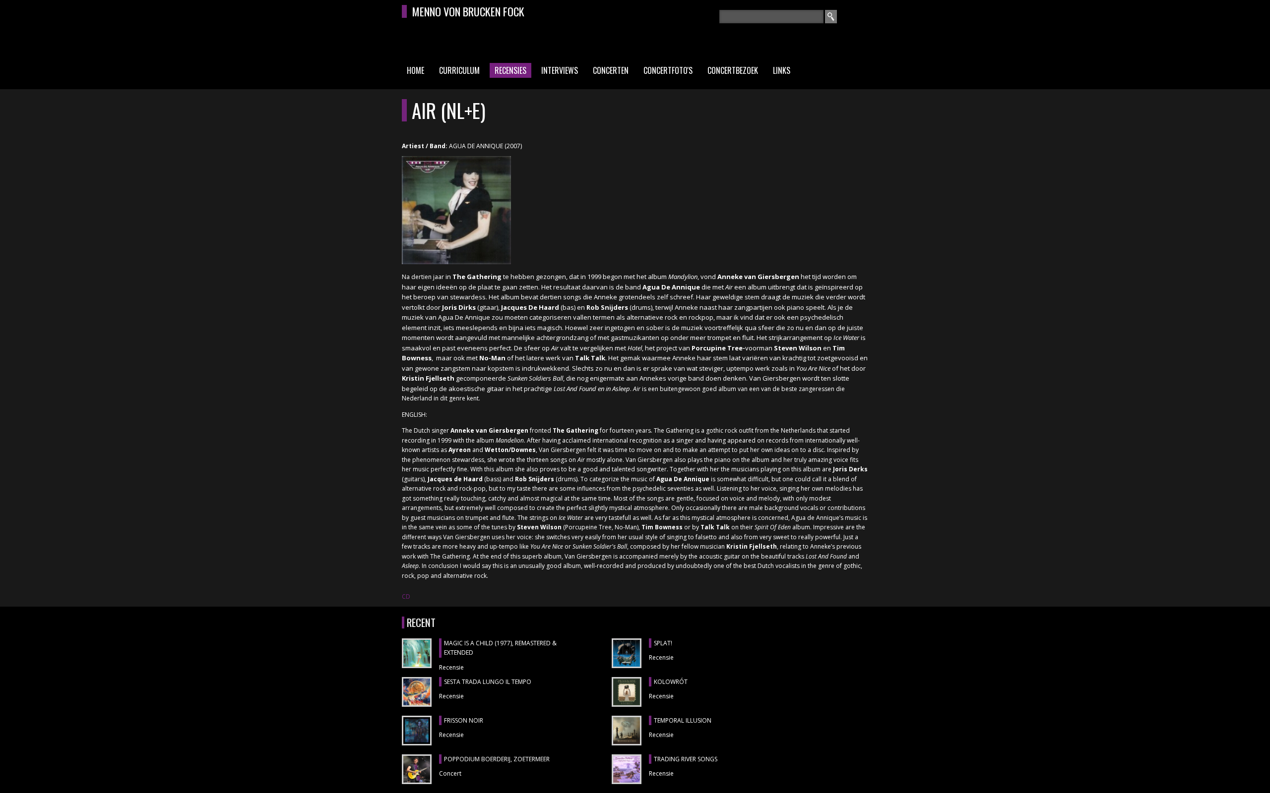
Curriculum (459, 70)
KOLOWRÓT (671, 682)
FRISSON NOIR (463, 720)
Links (781, 70)
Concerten (611, 70)
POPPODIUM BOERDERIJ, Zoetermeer (497, 759)
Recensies (510, 70)
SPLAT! (663, 643)
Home (415, 70)
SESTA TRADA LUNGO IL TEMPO (487, 682)
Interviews (559, 70)
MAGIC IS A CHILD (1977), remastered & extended (500, 648)
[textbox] (771, 16)
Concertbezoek (732, 70)
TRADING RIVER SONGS (685, 759)
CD (406, 596)
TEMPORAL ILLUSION (682, 720)
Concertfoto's (668, 70)
